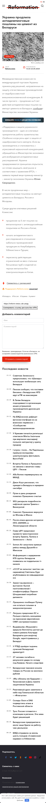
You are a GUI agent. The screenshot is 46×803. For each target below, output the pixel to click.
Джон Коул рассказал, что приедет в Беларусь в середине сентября (28, 485)
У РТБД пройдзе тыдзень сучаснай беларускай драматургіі (25, 649)
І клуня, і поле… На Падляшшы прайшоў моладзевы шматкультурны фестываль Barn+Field (28, 454)
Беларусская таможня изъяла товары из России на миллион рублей (28, 671)
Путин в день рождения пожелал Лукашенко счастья (27, 494)
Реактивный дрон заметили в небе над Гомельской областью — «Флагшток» (28, 693)
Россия (16, 296)
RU (41, 2)
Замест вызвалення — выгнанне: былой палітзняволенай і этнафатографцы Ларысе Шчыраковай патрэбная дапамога (25, 590)
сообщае (37, 108)
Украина (24, 296)
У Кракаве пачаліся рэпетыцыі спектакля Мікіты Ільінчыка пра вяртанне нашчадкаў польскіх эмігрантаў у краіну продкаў (28, 439)
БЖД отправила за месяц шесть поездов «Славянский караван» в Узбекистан (27, 736)
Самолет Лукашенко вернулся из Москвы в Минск (28, 513)
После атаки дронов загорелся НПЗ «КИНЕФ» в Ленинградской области (28, 523)
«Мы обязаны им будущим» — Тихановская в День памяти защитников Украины (27, 682)
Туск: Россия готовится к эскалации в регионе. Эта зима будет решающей (28, 714)
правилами (20, 782)
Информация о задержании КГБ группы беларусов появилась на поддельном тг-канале (27, 559)
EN (44, 2)
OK (27, 800)
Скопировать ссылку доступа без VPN (20, 308)
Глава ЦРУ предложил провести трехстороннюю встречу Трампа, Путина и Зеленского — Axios (25, 535)
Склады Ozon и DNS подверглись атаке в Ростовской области (23, 703)
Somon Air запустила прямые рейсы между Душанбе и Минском (27, 547)
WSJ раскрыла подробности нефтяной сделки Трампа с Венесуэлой (27, 504)
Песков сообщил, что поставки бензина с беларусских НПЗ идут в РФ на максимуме (28, 392)
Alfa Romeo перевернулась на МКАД (27, 476)
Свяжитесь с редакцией (19, 283)
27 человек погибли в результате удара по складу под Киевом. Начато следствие (28, 660)
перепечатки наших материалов (15, 787)
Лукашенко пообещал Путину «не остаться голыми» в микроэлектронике (27, 605)
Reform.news (10, 69)
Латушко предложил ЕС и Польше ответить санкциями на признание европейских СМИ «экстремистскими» (27, 617)
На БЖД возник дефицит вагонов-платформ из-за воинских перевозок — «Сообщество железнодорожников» (25, 422)
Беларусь (7, 296)
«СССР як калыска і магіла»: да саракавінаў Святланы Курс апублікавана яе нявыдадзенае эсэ (28, 573)
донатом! (33, 289)
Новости (9, 56)
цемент (32, 296)
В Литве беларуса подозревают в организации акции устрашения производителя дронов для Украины (27, 406)
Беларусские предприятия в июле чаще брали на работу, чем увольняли (27, 725)
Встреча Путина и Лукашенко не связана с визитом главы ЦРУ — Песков (27, 467)
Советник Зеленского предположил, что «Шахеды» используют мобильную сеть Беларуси (27, 380)
